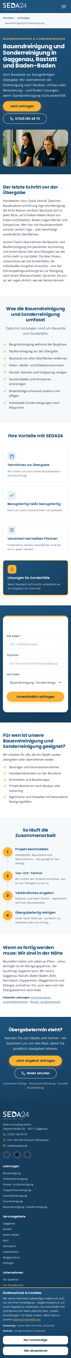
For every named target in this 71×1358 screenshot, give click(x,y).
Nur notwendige (35, 1340)
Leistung (13, 674)
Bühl (6, 1240)
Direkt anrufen (38, 1073)
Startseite (8, 17)
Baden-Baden (11, 1234)
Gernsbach (9, 1246)
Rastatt (7, 1229)
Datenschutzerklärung (26, 1319)
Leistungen (23, 17)
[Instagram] (27, 1155)
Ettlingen (8, 1263)
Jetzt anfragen (22, 106)
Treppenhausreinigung (17, 1190)
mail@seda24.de (17, 1145)
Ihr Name (14, 636)
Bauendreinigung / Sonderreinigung (25, 1207)
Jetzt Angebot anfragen (35, 1060)
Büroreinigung (12, 1173)
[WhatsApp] (7, 1155)
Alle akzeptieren (36, 1351)
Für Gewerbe (11, 1279)
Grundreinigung (40, 997)
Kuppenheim (11, 1251)
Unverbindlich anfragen (35, 697)
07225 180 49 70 (27, 119)
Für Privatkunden (13, 1285)
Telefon (13, 655)
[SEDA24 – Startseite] (15, 6)
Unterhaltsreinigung (15, 1001)
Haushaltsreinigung (15, 1195)
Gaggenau (9, 1223)
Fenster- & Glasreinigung (45, 1001)
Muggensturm (11, 1257)
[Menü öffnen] (63, 6)
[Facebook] (17, 1155)
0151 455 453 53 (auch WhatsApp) (27, 1140)
